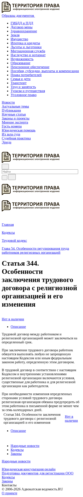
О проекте (9, 493)
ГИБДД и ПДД (22, 23)
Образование (20, 63)
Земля (15, 35)
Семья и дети (21, 79)
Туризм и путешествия (28, 91)
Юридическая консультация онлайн (29, 469)
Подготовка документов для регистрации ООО (37, 473)
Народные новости (25, 446)
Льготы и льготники (26, 47)
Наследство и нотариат (28, 55)
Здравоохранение (24, 31)
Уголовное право (24, 95)
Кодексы (17, 450)
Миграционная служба (28, 51)
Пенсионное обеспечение (30, 67)
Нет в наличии (13, 319)
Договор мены (22, 27)
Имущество (19, 39)
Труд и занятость (23, 87)
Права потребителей (26, 75)
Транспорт (19, 83)
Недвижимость (22, 59)
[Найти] (12, 177)
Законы (16, 454)
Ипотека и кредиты (25, 43)
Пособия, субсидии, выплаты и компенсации (45, 71)
